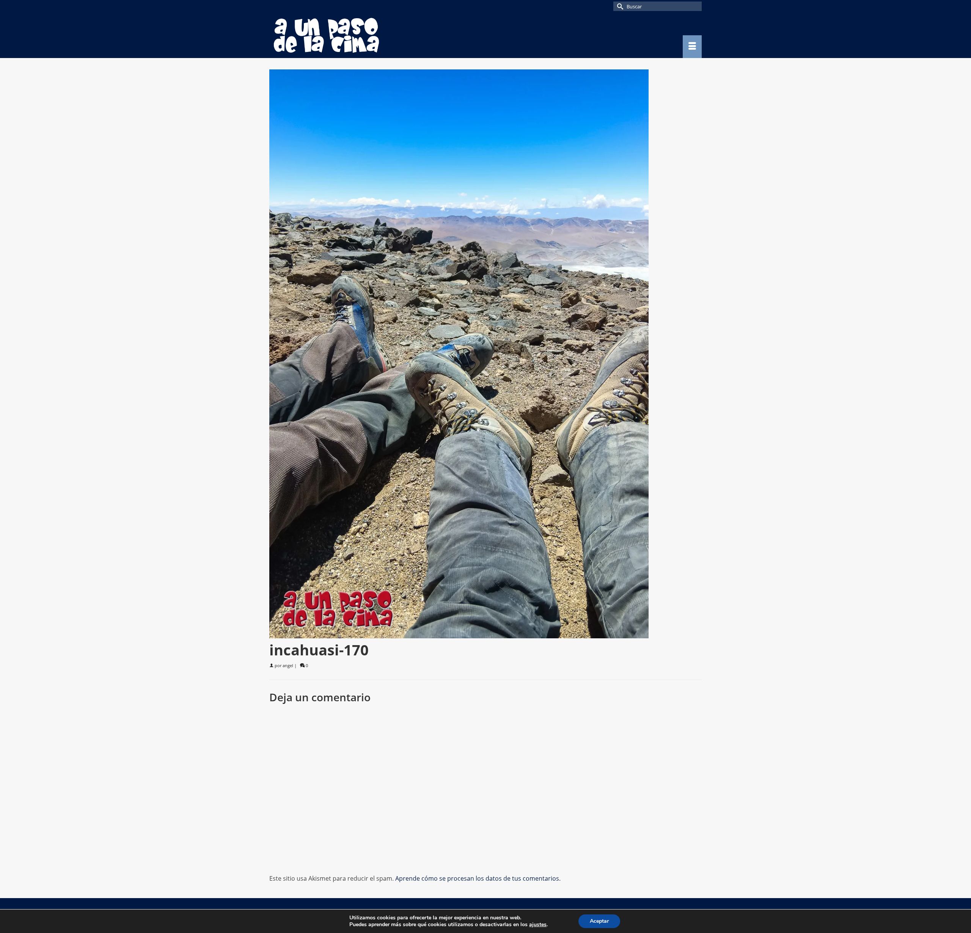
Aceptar (599, 921)
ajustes (538, 924)
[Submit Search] (619, 6)
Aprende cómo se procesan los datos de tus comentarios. (478, 878)
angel (288, 665)
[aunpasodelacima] (337, 35)
